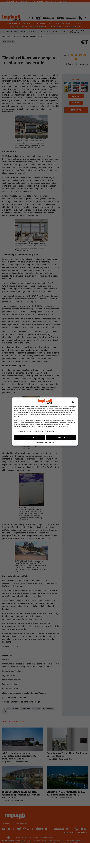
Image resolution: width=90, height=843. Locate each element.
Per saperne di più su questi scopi (43, 431)
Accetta (29, 437)
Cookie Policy (39, 442)
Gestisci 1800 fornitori (23, 431)
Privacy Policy (49, 442)
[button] (73, 401)
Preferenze (61, 437)
